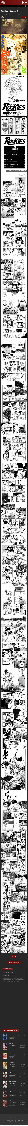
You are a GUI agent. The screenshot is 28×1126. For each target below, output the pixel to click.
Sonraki (25, 17)
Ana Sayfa (6, 14)
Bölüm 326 (12, 1066)
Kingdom (11, 1072)
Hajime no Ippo (12, 1053)
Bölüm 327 (12, 1064)
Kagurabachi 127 (13, 1095)
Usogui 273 (12, 1104)
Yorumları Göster (14, 962)
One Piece (11, 1043)
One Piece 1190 (13, 1047)
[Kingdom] (5, 1074)
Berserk (10, 1034)
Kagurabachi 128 (13, 1093)
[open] (26, 2)
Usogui (10, 1100)
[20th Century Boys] (5, 1084)
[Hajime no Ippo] (5, 1055)
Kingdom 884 (12, 1074)
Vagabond (11, 1062)
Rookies (11, 14)
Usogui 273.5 (12, 1102)
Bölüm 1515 (12, 1055)
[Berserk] (5, 1037)
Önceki (23, 17)
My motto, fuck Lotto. (7, 6)
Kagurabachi (12, 1091)
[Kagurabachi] (5, 1094)
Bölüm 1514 (12, 1057)
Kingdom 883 (12, 1076)
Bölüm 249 (12, 1083)
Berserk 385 (12, 1038)
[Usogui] (5, 1103)
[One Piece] (5, 1046)
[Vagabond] (5, 1065)
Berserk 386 (12, 1036)
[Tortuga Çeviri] (3, 2)
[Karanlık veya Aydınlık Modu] (2, 17)
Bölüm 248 (12, 1085)
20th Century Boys (13, 1081)
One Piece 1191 (12, 1045)
